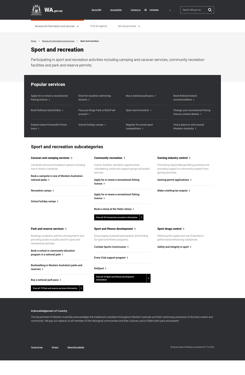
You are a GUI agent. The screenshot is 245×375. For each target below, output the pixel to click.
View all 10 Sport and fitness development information (115, 278)
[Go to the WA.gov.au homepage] (46, 9)
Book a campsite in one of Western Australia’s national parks (57, 178)
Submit (210, 9)
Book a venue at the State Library (113, 209)
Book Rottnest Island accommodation (185, 98)
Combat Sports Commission (110, 247)
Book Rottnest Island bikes (46, 110)
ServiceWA (96, 10)
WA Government (127, 26)
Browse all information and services (55, 26)
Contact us (136, 10)
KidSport (99, 268)
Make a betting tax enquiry (172, 191)
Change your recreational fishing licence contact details (191, 112)
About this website (75, 347)
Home (33, 41)
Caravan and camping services (50, 158)
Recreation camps (41, 191)
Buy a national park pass (140, 96)
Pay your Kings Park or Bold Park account (96, 112)
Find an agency (98, 26)
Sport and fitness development (113, 229)
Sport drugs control (169, 229)
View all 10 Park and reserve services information (55, 288)
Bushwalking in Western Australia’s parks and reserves (56, 267)
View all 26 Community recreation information (117, 217)
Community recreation (108, 158)
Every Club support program (110, 258)
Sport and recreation (137, 110)
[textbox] (161, 9)
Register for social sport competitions (139, 127)
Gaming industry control (172, 158)
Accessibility (116, 10)
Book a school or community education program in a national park (53, 253)
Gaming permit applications (173, 180)
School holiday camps (90, 125)
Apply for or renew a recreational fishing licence (49, 98)
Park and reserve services (47, 229)
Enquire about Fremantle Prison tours (49, 127)
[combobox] (161, 9)
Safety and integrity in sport (173, 247)
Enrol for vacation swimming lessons (94, 98)
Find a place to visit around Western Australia (188, 127)
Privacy (55, 347)
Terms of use (37, 347)
